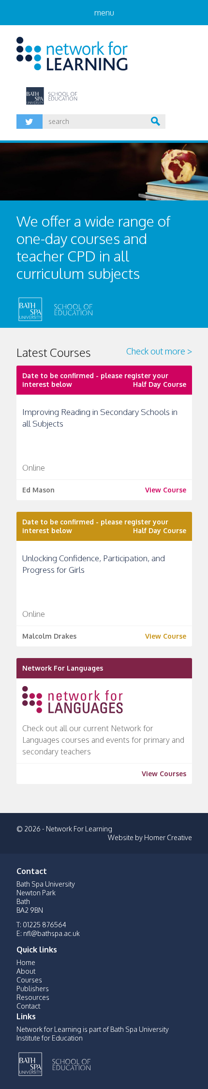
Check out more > (159, 351)
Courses (29, 980)
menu (104, 12)
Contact (28, 1006)
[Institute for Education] (92, 307)
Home (25, 962)
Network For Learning (72, 54)
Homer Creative (168, 837)
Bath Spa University (30, 1062)
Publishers (32, 988)
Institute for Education (90, 1062)
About (25, 971)
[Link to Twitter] (29, 121)
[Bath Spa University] (30, 307)
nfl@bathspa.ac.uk (51, 933)
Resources (32, 997)
